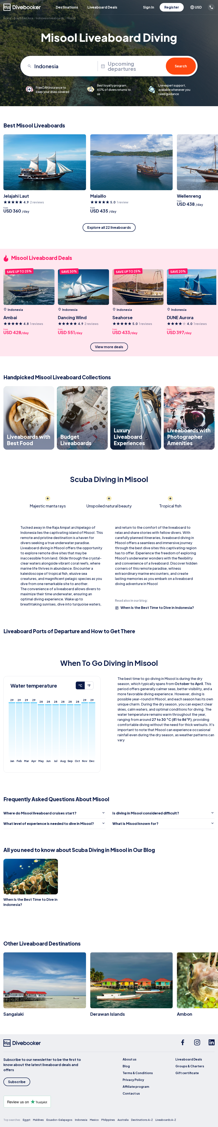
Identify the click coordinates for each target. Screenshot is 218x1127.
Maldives (38, 1119)
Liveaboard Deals (102, 7)
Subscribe (17, 1081)
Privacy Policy (133, 1080)
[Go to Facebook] (183, 1043)
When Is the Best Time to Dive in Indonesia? (157, 607)
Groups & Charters (189, 1066)
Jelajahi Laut (16, 195)
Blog (126, 1066)
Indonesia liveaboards (50, 18)
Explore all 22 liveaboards (109, 227)
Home (7, 18)
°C (80, 685)
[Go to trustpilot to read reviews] (46, 1101)
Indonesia (81, 1119)
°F (89, 685)
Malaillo (98, 195)
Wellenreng (189, 195)
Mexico (94, 1119)
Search (181, 66)
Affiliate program (136, 1086)
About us (129, 1059)
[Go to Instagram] (197, 1043)
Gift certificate (187, 1073)
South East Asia (23, 18)
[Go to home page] (22, 7)
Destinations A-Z (142, 1119)
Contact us (131, 1093)
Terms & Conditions (138, 1073)
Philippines (108, 1119)
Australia (123, 1119)
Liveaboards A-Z (165, 1119)
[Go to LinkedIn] (212, 1043)
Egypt (26, 1119)
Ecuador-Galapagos (59, 1119)
